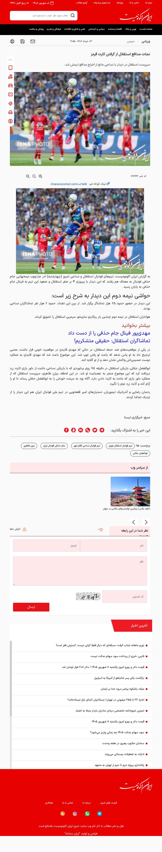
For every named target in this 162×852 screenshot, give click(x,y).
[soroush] (72, 430)
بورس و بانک (130, 29)
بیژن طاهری (29, 446)
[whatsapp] (86, 430)
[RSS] (62, 813)
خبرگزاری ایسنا (133, 417)
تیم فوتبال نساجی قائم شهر (87, 446)
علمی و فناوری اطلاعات (74, 29)
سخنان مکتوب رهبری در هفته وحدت (123, 743)
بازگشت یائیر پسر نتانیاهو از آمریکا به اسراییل (119, 678)
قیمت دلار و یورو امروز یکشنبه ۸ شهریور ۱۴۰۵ (118, 722)
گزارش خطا (15, 529)
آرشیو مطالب (81, 3)
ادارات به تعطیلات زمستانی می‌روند (124, 754)
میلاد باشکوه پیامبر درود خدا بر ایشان (122, 689)
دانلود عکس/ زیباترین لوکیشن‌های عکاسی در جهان (126, 509)
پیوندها (120, 3)
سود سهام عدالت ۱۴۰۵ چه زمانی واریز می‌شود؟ (117, 732)
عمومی (131, 41)
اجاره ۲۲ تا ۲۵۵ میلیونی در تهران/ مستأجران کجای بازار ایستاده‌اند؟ (105, 700)
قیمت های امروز (108, 803)
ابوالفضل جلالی (140, 453)
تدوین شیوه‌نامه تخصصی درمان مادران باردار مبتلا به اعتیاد (109, 711)
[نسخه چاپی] (12, 41)
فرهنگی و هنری (54, 29)
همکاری (49, 803)
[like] (101, 530)
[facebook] (65, 430)
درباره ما (148, 3)
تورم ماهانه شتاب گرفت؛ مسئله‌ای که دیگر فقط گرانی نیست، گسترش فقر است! (100, 645)
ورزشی (146, 41)
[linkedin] (79, 430)
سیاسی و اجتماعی (96, 29)
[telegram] (104, 430)
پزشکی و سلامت (36, 29)
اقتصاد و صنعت (115, 29)
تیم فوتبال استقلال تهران (120, 446)
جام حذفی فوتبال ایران (54, 446)
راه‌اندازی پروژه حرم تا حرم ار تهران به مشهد (119, 765)
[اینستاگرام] (75, 813)
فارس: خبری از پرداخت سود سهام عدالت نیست (117, 656)
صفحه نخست (145, 29)
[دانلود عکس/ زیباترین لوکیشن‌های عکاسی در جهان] (130, 492)
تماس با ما (134, 3)
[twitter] (93, 430)
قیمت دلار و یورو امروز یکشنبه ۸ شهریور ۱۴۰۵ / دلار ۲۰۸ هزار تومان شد (103, 667)
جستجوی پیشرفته (102, 3)
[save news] (22, 41)
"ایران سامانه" (72, 834)
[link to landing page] (136, 16)
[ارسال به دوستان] (32, 41)
